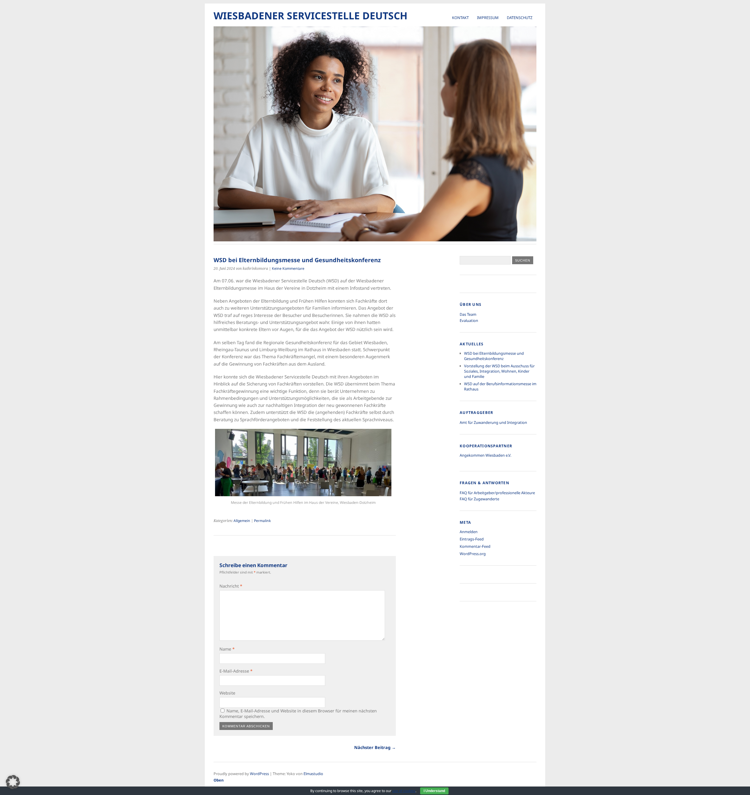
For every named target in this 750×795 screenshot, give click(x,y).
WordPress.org (473, 553)
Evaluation (469, 320)
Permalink (262, 520)
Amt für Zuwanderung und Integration (493, 422)
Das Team (468, 314)
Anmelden (469, 531)
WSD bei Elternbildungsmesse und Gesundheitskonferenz (494, 356)
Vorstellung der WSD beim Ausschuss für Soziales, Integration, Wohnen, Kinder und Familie (499, 371)
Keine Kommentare (288, 268)
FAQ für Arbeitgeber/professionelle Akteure (497, 492)
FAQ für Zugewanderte (479, 498)
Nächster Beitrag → (375, 747)
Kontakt (460, 17)
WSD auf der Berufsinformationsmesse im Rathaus (500, 386)
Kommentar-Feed (475, 546)
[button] (13, 782)
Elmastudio (313, 773)
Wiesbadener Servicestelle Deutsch (311, 15)
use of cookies (403, 790)
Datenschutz (519, 17)
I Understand (434, 791)
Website (227, 693)
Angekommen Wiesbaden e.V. (485, 455)
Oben (219, 780)
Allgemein (241, 520)
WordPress (259, 773)
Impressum (488, 17)
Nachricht (230, 586)
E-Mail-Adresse (236, 671)
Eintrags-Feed (472, 539)
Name (227, 649)
